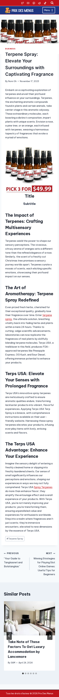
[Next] (49, 636)
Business (10, 49)
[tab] (23, 673)
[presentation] (29, 618)
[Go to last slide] (9, 636)
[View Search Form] (52, 3)
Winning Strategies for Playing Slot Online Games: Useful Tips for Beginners (44, 564)
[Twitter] (22, 2)
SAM (13, 662)
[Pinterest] (33, 2)
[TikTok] (45, 2)
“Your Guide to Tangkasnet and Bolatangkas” (13, 560)
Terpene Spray (15, 538)
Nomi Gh (12, 81)
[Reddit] (39, 2)
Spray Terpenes (43, 487)
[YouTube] (28, 2)
